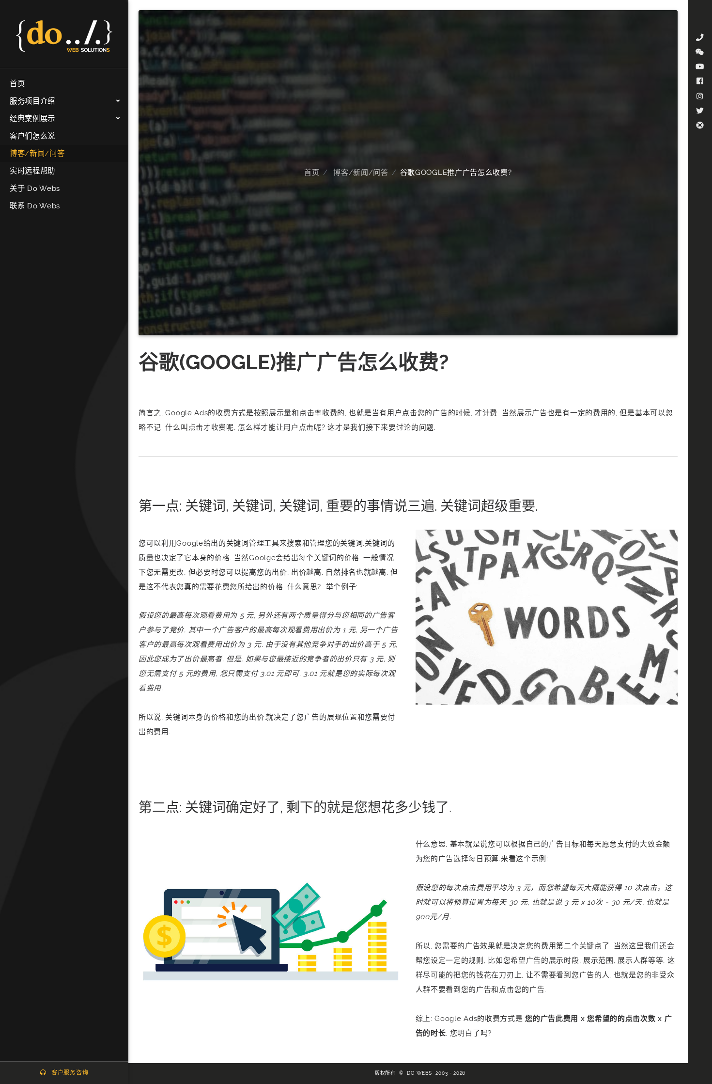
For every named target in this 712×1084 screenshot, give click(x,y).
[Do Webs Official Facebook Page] (700, 81)
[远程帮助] (700, 125)
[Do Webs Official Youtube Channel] (700, 67)
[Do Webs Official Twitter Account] (700, 111)
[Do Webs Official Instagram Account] (700, 96)
